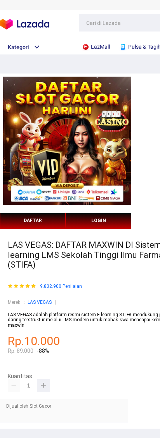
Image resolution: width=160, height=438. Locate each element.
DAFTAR (33, 220)
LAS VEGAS (40, 302)
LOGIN (98, 220)
